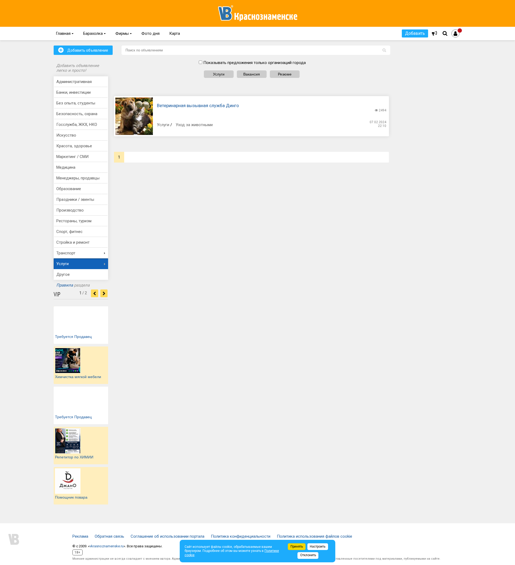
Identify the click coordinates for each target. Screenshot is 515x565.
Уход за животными (194, 124)
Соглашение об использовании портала (167, 536)
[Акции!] (435, 33)
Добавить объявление (83, 50)
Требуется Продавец (73, 336)
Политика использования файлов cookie (314, 536)
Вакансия (251, 74)
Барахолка (94, 33)
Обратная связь (109, 536)
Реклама (80, 536)
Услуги (219, 74)
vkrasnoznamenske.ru (107, 546)
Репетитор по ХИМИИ (74, 457)
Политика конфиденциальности (240, 536)
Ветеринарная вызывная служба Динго (198, 105)
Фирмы (123, 33)
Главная (64, 33)
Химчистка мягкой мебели (78, 377)
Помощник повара (71, 497)
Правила (64, 285)
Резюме (285, 74)
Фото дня (150, 33)
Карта (174, 33)
